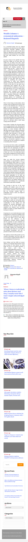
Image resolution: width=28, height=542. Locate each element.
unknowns (19, 268)
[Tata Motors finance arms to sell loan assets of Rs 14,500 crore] (14, 364)
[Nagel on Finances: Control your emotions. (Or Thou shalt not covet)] (14, 426)
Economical (12, 268)
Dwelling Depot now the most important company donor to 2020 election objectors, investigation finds (12, 352)
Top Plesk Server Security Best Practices (14, 485)
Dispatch (6, 268)
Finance (6, 30)
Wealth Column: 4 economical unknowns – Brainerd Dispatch (14, 36)
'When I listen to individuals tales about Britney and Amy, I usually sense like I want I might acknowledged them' (14, 293)
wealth (5, 269)
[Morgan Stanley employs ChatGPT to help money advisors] (14, 447)
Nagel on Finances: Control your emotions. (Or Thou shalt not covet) (13, 436)
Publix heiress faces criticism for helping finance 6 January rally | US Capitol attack (13, 415)
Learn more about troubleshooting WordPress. (12, 536)
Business (6, 286)
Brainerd (12, 266)
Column (18, 266)
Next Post (6, 283)
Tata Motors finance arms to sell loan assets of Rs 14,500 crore (13, 373)
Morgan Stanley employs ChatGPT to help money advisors (13, 457)
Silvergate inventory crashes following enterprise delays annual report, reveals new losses (12, 394)
